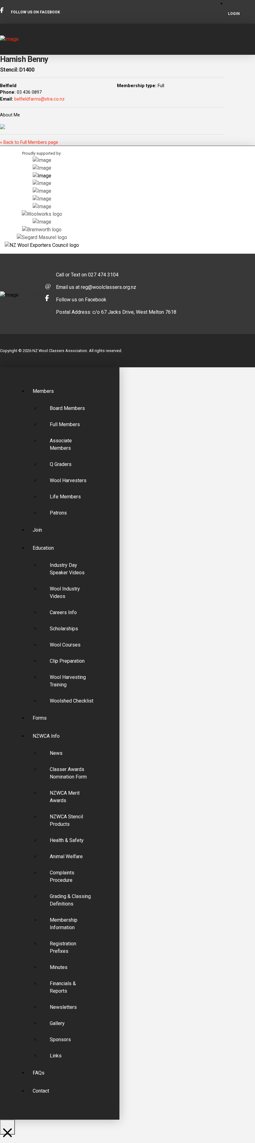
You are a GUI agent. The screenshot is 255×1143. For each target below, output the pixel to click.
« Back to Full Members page (29, 142)
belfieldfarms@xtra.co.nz (39, 99)
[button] (249, 39)
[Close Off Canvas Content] (7, 1127)
